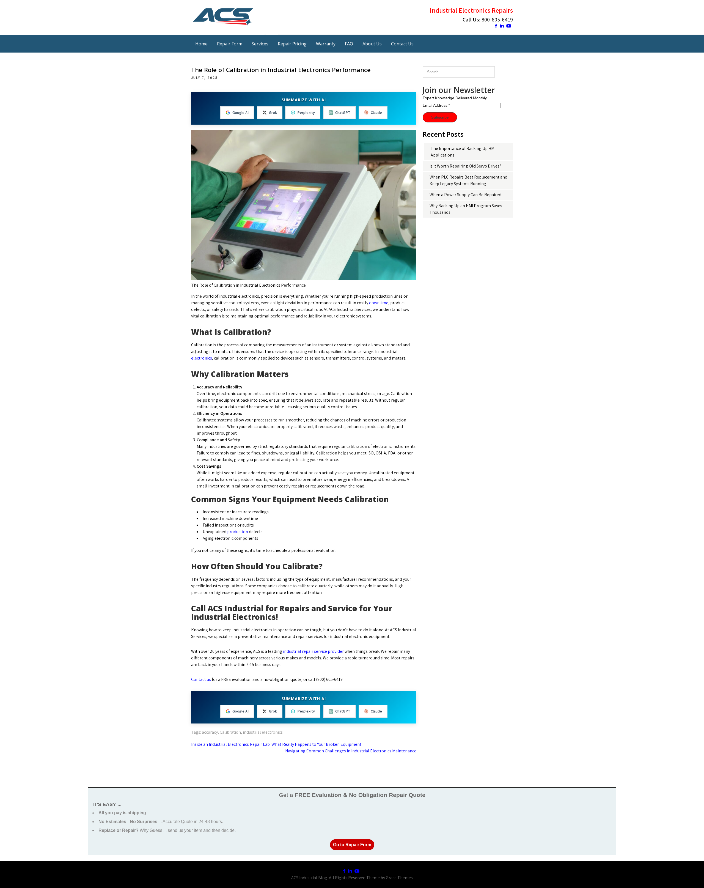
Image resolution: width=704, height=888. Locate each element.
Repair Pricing (292, 44)
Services (260, 44)
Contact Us (402, 44)
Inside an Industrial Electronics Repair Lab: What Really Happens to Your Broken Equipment (276, 744)
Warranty (326, 44)
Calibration (230, 732)
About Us (372, 44)
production (237, 532)
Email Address (436, 105)
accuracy (210, 732)
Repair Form (229, 44)
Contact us (201, 679)
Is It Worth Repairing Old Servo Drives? (465, 166)
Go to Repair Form (352, 844)
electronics (201, 358)
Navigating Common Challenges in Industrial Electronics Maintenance (350, 751)
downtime (378, 303)
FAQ (349, 44)
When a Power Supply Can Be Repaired (465, 195)
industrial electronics (263, 732)
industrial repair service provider (313, 651)
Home (201, 44)
